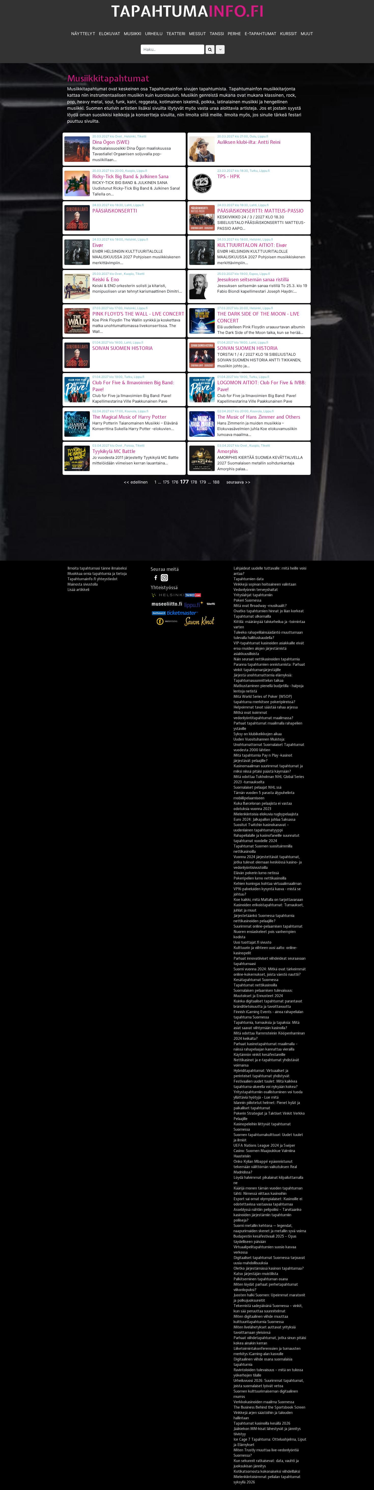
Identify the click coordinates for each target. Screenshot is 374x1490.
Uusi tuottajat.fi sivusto (252, 942)
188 (216, 482)
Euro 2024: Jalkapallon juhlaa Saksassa (264, 819)
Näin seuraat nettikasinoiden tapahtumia (267, 659)
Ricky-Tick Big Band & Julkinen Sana (130, 176)
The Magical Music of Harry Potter (129, 417)
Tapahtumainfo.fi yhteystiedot (92, 579)
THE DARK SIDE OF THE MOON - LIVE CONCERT (258, 317)
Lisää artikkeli (78, 589)
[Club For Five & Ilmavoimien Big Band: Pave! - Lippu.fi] (77, 389)
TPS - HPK (228, 176)
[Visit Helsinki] (168, 594)
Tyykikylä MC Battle (113, 451)
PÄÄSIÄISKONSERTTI (114, 211)
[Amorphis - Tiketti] (202, 458)
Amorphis (227, 451)
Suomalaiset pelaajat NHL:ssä (257, 787)
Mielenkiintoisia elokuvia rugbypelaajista (266, 814)
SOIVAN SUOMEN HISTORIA (122, 348)
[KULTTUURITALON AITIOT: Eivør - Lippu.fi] (202, 252)
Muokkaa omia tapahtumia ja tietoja (97, 573)
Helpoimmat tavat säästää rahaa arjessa (266, 707)
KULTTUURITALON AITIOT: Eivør (252, 245)
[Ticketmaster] (182, 613)
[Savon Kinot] (199, 621)
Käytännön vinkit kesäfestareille (259, 1054)
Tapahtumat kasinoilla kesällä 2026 (262, 1423)
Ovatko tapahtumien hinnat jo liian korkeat (269, 611)
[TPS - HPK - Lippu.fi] (202, 183)
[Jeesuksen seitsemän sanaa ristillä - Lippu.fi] (202, 286)
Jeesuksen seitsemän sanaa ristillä (253, 279)
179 (202, 482)
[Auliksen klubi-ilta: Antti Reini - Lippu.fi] (202, 149)
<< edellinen (136, 482)
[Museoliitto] (167, 603)
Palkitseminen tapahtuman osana (261, 1279)
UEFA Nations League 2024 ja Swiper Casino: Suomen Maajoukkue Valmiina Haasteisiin (264, 1150)
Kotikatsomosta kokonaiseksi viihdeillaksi (267, 1471)
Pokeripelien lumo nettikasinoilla (260, 878)
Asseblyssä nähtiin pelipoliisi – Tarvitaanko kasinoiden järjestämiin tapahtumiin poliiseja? (267, 1215)
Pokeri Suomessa (247, 600)
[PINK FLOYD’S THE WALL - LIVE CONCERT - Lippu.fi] (77, 321)
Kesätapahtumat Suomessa (256, 979)
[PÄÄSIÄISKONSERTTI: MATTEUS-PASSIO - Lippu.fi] (202, 218)
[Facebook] (156, 577)
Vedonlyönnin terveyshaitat (256, 589)
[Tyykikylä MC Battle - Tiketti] (77, 458)
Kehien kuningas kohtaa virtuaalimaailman (267, 883)
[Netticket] (159, 613)
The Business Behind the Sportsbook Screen (269, 1407)
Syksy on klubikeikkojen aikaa (258, 734)
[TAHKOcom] (193, 594)
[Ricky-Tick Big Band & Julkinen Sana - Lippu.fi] (77, 183)
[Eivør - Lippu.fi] (77, 252)
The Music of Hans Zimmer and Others (258, 417)
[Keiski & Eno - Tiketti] (77, 286)
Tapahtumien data (249, 579)
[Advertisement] (187, 523)
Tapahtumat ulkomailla (252, 616)
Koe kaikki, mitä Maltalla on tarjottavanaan (268, 899)
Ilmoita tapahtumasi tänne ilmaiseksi (97, 568)
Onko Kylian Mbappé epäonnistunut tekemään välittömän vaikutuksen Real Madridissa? (265, 1166)
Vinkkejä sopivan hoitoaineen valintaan (265, 584)
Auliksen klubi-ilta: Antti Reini (248, 142)
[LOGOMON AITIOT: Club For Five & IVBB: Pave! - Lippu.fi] (202, 389)
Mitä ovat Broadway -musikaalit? (260, 605)
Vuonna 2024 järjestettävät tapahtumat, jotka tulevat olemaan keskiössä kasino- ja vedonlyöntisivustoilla (268, 862)
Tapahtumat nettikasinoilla (255, 985)
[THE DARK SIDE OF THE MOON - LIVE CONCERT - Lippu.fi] (202, 321)
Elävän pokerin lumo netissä (256, 873)
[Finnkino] (167, 621)
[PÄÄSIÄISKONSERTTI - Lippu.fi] (77, 218)
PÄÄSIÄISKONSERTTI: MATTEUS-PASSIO (260, 211)
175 (166, 482)
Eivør (97, 245)
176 (175, 482)
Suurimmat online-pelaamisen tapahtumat (268, 926)
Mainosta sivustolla (82, 584)
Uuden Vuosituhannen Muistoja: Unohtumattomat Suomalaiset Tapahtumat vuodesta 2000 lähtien (269, 744)
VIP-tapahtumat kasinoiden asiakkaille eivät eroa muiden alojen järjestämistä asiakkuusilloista (269, 648)
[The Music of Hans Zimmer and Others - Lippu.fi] (202, 424)
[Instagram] (164, 577)
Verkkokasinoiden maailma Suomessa (264, 1402)
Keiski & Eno (105, 279)
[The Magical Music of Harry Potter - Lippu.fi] (77, 424)
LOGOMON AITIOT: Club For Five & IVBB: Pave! (261, 386)
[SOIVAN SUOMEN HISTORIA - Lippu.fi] (77, 355)
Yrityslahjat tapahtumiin (253, 595)
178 (194, 482)
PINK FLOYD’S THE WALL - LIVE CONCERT (138, 314)
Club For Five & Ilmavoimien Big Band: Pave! (133, 386)
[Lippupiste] (194, 603)
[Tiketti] (211, 603)
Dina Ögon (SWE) (111, 142)
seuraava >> (238, 482)
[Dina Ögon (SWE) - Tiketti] (77, 149)
